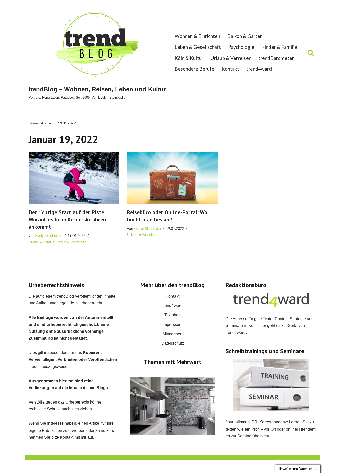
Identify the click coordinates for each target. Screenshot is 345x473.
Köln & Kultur (189, 58)
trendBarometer (276, 58)
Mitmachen (172, 334)
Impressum (172, 324)
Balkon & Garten (245, 36)
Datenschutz (172, 343)
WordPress (79, 466)
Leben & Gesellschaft (198, 47)
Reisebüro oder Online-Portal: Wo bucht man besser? (167, 216)
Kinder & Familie (279, 47)
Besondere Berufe (194, 69)
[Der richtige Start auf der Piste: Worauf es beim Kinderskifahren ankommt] (74, 178)
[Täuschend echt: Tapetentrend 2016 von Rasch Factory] (172, 406)
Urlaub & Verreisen (230, 58)
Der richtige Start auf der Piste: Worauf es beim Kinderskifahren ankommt (67, 219)
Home (33, 123)
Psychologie (241, 47)
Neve (33, 466)
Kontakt (230, 69)
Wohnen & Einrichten (197, 36)
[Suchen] (310, 52)
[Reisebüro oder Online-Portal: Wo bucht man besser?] (172, 178)
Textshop (172, 315)
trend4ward (259, 69)
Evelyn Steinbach (48, 235)
